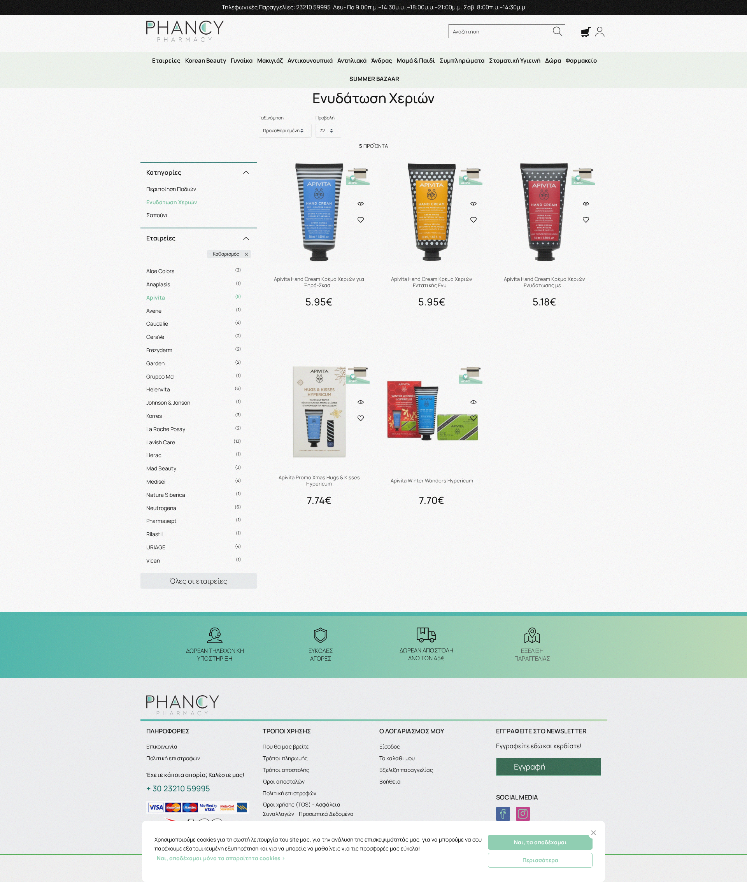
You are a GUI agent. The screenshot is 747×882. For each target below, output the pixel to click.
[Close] (593, 832)
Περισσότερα (540, 860)
